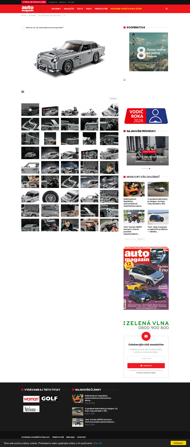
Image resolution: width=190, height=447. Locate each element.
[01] (50, 109)
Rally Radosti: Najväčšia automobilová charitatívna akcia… (98, 398)
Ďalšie (113, 99)
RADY (89, 8)
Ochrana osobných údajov (35, 437)
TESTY (80, 8)
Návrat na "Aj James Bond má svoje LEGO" (45, 27)
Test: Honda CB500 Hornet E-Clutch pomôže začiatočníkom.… (100, 420)
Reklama (62, 2)
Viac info (98, 443)
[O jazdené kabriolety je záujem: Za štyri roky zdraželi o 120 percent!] (77, 411)
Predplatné (53, 2)
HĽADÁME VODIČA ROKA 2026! (126, 8)
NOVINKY (56, 8)
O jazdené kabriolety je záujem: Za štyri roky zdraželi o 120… (101, 409)
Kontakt (71, 2)
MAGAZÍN (69, 8)
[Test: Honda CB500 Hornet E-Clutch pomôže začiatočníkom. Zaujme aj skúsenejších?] (77, 422)
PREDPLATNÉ (101, 8)
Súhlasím (178, 443)
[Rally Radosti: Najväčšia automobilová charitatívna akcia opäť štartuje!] (77, 399)
